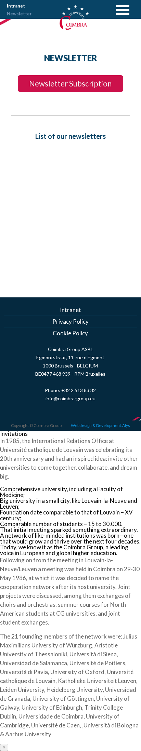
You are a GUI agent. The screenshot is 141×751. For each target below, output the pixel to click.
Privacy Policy (70, 321)
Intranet (16, 6)
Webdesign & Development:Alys (100, 425)
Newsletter (19, 13)
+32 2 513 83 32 (78, 390)
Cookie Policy (70, 333)
